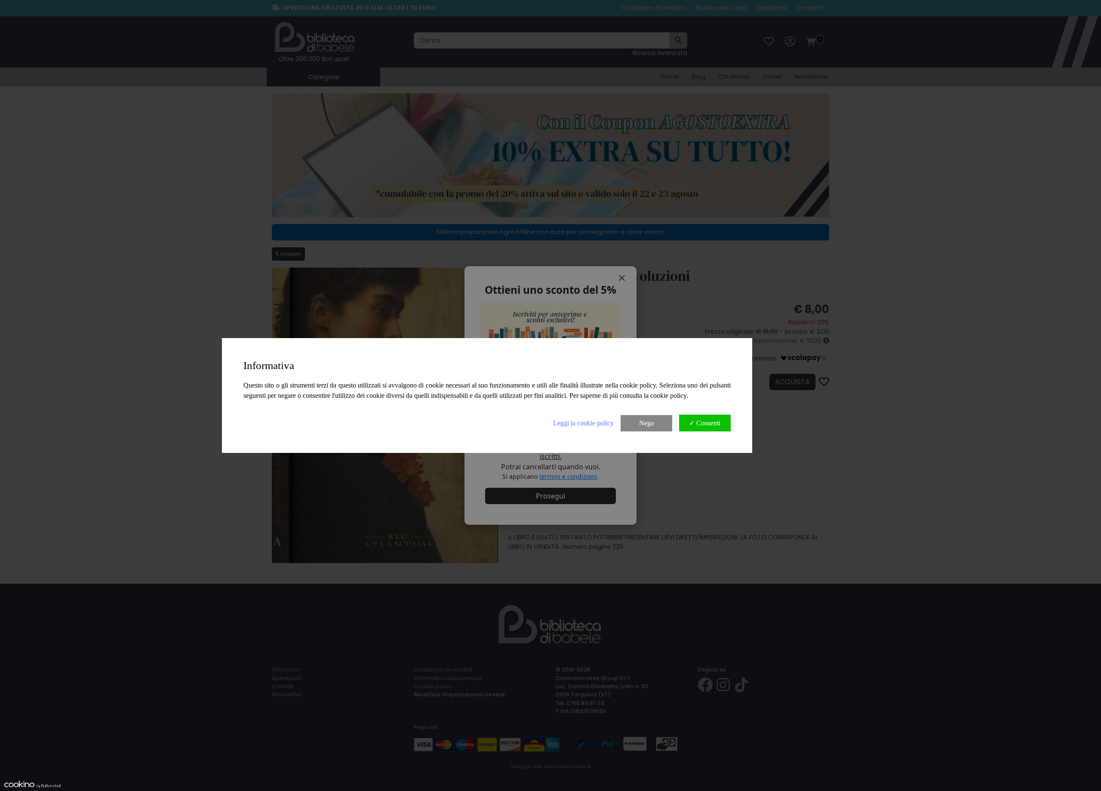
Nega (646, 423)
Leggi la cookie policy (583, 423)
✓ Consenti (704, 423)
